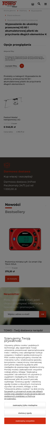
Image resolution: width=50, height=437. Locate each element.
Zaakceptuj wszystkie (25, 421)
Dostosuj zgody (25, 413)
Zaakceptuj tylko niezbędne (25, 405)
